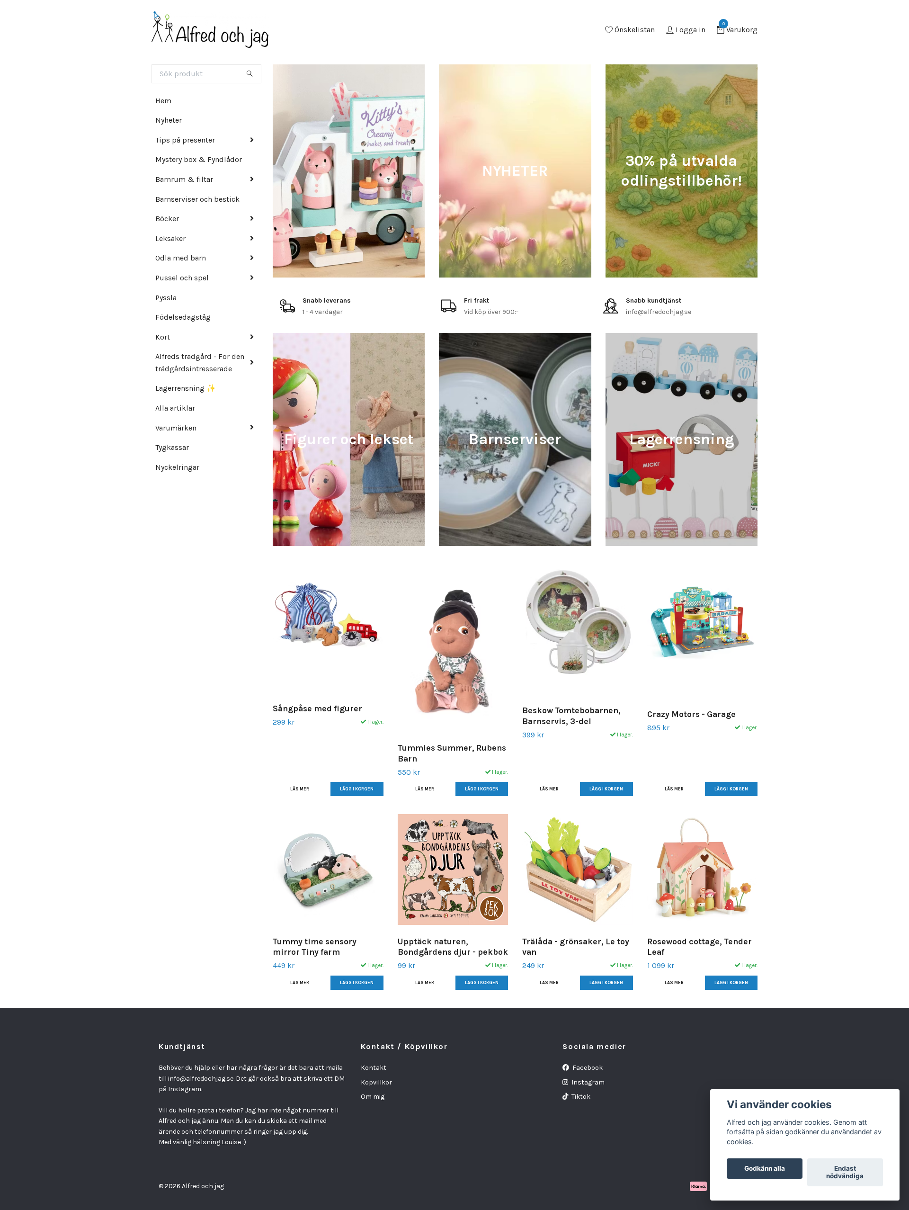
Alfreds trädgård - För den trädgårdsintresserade (199, 362)
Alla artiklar (175, 407)
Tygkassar (172, 447)
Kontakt (373, 1068)
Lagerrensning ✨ (185, 388)
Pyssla (166, 297)
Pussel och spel (182, 277)
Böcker (167, 218)
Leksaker (170, 238)
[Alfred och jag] (210, 30)
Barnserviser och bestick (197, 199)
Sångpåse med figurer (317, 708)
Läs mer (299, 788)
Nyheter (168, 120)
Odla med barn (180, 257)
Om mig (372, 1097)
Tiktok (580, 1097)
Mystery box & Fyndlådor (198, 159)
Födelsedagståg (183, 317)
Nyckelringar (177, 467)
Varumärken (175, 427)
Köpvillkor (376, 1082)
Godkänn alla (764, 1169)
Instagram (587, 1082)
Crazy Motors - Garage (691, 714)
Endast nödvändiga (845, 1172)
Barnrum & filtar (184, 179)
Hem (163, 100)
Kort (162, 336)
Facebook (587, 1068)
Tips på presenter (185, 139)
